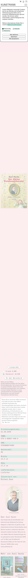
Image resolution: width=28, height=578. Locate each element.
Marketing (7, 30)
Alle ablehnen (14, 34)
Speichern (14, 36)
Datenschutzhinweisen (14, 24)
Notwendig (7, 28)
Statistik (17, 28)
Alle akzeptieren (14, 38)
